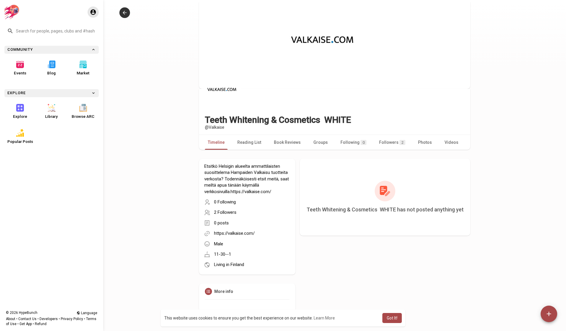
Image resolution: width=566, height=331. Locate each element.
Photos (425, 142)
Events (20, 73)
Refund (41, 324)
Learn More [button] (324, 318)
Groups (320, 142)
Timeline (216, 142)
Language (88, 313)
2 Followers (225, 212)
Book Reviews (287, 142)
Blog (51, 73)
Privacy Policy (72, 319)
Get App (25, 324)
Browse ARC (83, 116)
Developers (49, 319)
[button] (51, 31)
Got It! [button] (392, 318)
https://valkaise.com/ (234, 233)
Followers (391, 142)
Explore (20, 116)
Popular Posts (20, 141)
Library (51, 116)
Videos (451, 142)
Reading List (249, 142)
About (10, 319)
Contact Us (27, 319)
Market (83, 73)
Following (352, 142)
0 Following (225, 202)
